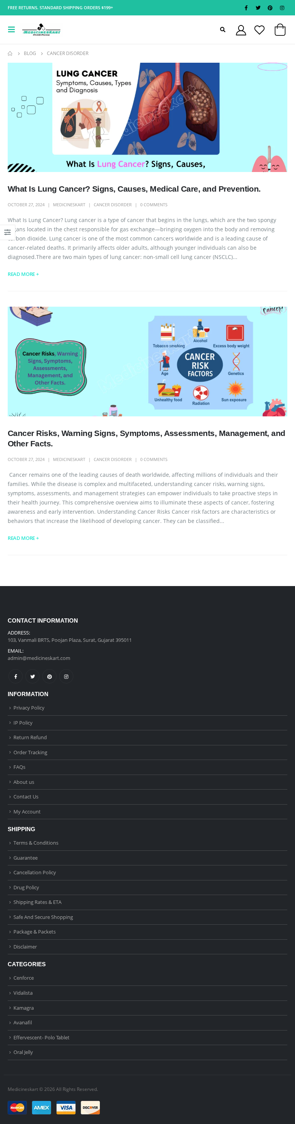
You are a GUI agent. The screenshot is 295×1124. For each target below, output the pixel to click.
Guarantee (25, 857)
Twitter (32, 676)
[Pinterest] (270, 8)
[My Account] (241, 30)
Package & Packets (34, 931)
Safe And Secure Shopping (43, 917)
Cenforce (23, 977)
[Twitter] (258, 8)
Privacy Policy (29, 707)
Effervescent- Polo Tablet (41, 1037)
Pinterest (49, 676)
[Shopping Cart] (280, 31)
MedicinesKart (69, 204)
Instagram (66, 676)
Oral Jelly (23, 1052)
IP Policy (23, 722)
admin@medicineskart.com (39, 658)
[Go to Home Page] (10, 53)
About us (23, 781)
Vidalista (23, 992)
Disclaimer (25, 946)
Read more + (23, 274)
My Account (27, 811)
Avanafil (22, 1022)
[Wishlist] (259, 30)
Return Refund (30, 737)
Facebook (15, 676)
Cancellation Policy (34, 872)
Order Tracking (30, 752)
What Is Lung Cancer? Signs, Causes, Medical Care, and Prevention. (134, 188)
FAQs (19, 766)
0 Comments (153, 204)
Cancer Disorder (113, 204)
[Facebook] (246, 8)
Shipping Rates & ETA (37, 902)
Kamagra (23, 1007)
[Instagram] (282, 8)
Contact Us (25, 796)
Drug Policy (26, 887)
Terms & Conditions (35, 842)
